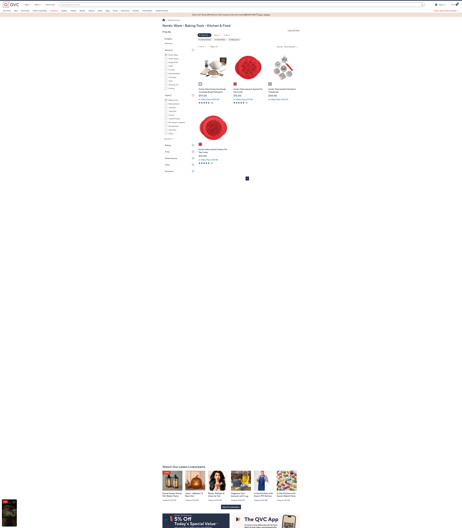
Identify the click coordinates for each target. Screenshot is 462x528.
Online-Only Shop (40, 11)
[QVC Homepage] (164, 20)
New (16, 11)
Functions (169, 171)
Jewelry (91, 11)
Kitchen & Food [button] (205, 39)
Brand (169, 50)
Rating (168, 145)
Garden (64, 11)
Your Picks (7, 11)
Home (115, 11)
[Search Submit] (422, 5)
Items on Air (50, 5)
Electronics (125, 11)
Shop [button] (27, 5)
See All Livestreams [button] (231, 507)
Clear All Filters (294, 30)
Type (168, 95)
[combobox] (239, 5)
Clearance (54, 11)
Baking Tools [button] (235, 39)
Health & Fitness (162, 11)
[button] (436, 4)
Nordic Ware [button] (220, 39)
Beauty (82, 11)
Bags (107, 11)
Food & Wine (147, 11)
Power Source (171, 158)
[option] (231, 14)
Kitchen (136, 11)
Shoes (100, 11)
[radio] (200, 84)
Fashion (73, 11)
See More (168, 139)
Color (167, 165)
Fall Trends (25, 11)
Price (167, 152)
